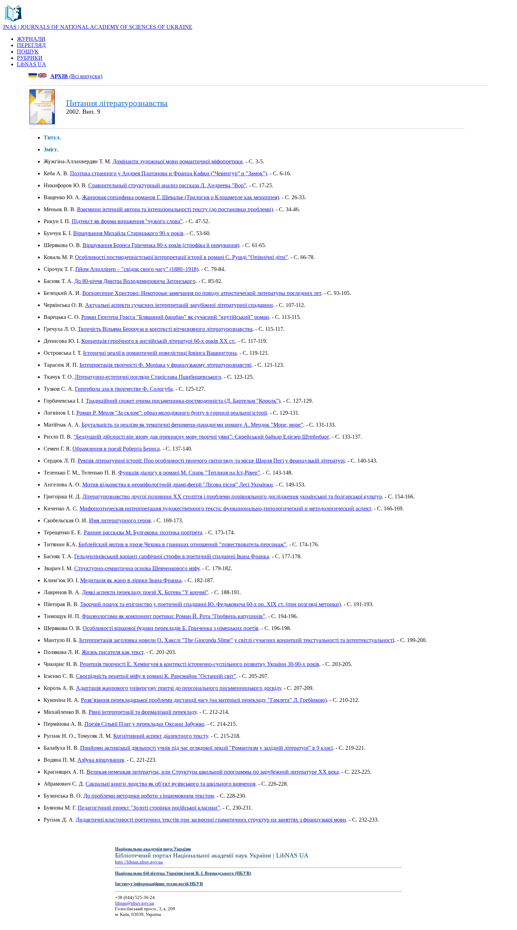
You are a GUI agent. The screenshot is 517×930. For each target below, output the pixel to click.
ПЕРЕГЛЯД (31, 45)
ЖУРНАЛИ (31, 39)
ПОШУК (28, 52)
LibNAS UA (31, 64)
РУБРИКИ (30, 58)
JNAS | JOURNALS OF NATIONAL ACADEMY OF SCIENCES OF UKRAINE (97, 27)
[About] (13, 22)
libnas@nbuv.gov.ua (134, 903)
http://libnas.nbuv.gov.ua (139, 862)
